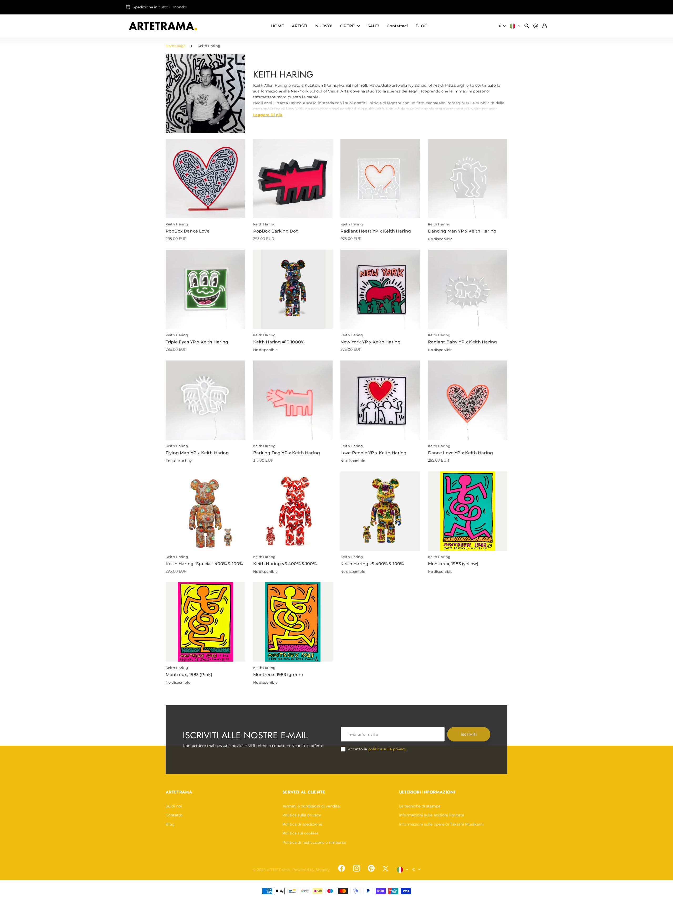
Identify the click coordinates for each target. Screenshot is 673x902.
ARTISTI (299, 25)
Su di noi (174, 806)
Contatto (174, 815)
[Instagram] (356, 868)
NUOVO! (323, 25)
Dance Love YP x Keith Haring (460, 452)
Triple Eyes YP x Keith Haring (197, 341)
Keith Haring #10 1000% (279, 341)
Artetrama (179, 792)
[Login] (535, 26)
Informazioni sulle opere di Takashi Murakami (441, 824)
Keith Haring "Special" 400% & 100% (204, 563)
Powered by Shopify (311, 869)
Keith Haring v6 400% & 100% (285, 563)
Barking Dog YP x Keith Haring (286, 452)
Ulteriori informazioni (427, 792)
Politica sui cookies (300, 833)
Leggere (267, 114)
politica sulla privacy (387, 749)
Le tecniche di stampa (419, 806)
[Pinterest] (371, 868)
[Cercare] (526, 26)
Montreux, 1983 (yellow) (453, 563)
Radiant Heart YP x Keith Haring (375, 231)
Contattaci (397, 25)
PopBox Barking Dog (276, 231)
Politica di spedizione (302, 824)
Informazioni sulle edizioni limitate (431, 815)
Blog (170, 824)
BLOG (421, 25)
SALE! (373, 25)
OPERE (347, 25)
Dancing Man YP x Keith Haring (462, 231)
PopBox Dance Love (188, 231)
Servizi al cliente (303, 792)
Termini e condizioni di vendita (311, 806)
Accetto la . (377, 749)
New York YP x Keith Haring (370, 341)
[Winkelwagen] (544, 26)
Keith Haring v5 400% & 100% (372, 563)
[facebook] (341, 868)
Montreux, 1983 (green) (278, 674)
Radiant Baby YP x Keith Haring (462, 341)
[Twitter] (385, 868)
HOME (277, 25)
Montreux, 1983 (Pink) (189, 674)
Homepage (176, 46)
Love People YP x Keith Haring (373, 452)
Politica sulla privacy (301, 815)
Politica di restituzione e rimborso (314, 842)
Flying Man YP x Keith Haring (197, 452)
